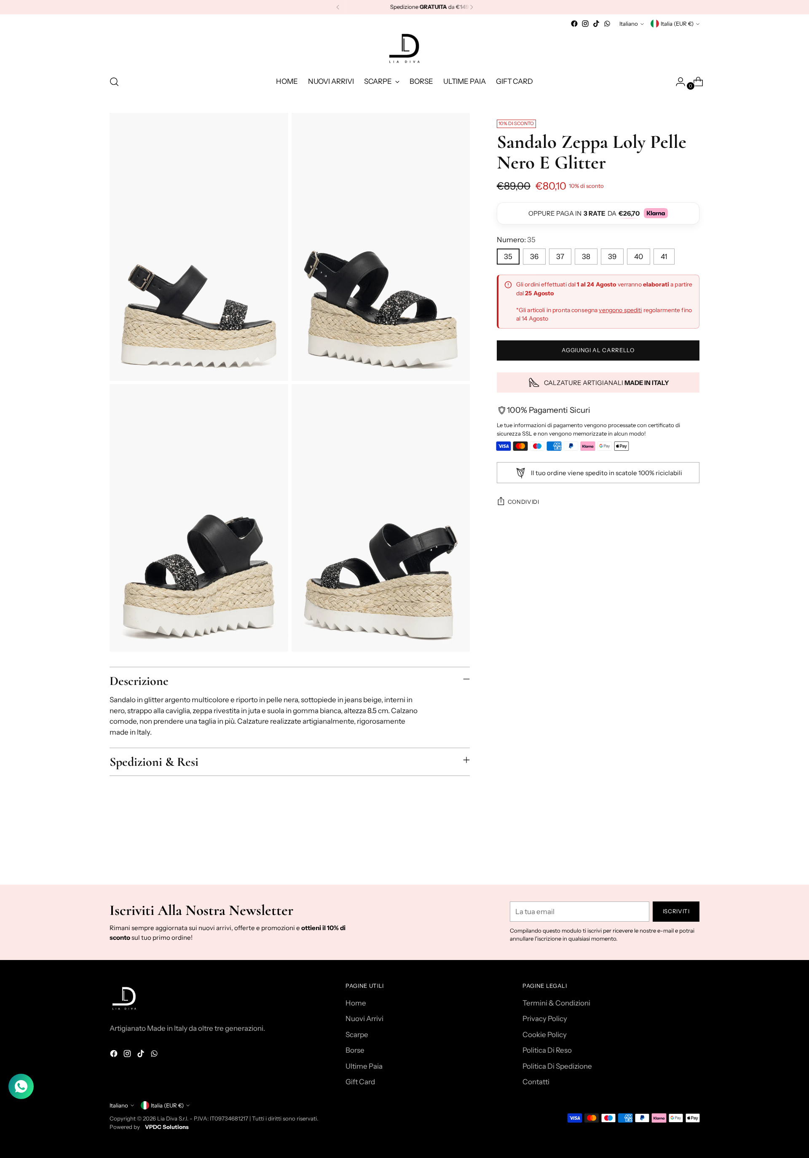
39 (612, 257)
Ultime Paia (364, 1066)
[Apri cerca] (114, 81)
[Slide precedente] (673, 856)
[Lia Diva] (404, 48)
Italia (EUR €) (677, 23)
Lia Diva (167, 1118)
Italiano (628, 23)
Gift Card (360, 1082)
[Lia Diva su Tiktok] (596, 23)
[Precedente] (338, 7)
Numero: (516, 239)
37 (560, 257)
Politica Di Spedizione (557, 1066)
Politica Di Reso (547, 1050)
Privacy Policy (544, 1018)
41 (664, 257)
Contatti (535, 1082)
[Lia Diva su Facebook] (574, 23)
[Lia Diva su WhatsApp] (607, 23)
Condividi (523, 501)
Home (356, 1003)
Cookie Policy (544, 1034)
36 (534, 257)
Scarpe (357, 1034)
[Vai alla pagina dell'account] (677, 81)
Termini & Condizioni (556, 1003)
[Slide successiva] (692, 855)
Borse (355, 1050)
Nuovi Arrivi (364, 1018)
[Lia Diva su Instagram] (585, 23)
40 (638, 257)
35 (508, 257)
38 (586, 257)
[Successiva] (471, 7)
